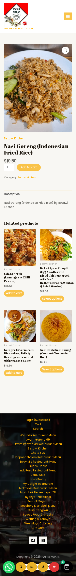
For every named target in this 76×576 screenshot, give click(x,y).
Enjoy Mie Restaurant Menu (38, 462)
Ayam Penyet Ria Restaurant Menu (38, 444)
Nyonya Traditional (38, 497)
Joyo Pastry (38, 479)
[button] (65, 50)
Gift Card (38, 528)
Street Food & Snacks (38, 515)
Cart (38, 424)
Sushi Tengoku (38, 510)
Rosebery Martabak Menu (38, 506)
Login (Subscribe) (38, 420)
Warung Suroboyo (38, 519)
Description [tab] (12, 194)
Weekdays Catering (38, 523)
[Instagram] (43, 540)
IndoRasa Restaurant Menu (38, 470)
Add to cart (29, 167)
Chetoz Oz (38, 453)
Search (38, 429)
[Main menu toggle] (68, 16)
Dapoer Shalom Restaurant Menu (38, 457)
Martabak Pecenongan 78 (38, 492)
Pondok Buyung (38, 501)
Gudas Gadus (38, 466)
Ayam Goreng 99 (38, 440)
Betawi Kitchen (14, 138)
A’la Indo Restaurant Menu (38, 435)
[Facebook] (33, 540)
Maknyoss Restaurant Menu (38, 488)
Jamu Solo (38, 475)
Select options (52, 299)
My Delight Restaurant (38, 484)
